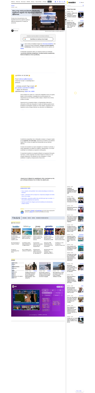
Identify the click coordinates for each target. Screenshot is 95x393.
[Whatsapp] (65, 22)
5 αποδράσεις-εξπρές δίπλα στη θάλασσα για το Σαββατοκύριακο (26, 244)
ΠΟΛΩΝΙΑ (14, 272)
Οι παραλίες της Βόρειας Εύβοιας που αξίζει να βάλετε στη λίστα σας (26, 237)
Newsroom (14, 268)
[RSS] (55, 1)
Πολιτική (18, 1)
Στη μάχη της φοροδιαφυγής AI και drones (15, 250)
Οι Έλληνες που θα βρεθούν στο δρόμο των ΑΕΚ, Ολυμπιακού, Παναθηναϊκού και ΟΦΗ (48, 238)
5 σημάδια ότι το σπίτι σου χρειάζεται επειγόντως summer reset (60, 244)
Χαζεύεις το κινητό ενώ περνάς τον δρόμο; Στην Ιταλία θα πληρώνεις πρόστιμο (37, 238)
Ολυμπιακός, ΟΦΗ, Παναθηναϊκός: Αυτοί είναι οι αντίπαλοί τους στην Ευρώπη (48, 244)
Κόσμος (32, 1)
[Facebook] (57, 1)
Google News (39, 210)
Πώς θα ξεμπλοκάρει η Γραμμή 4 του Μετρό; (15, 243)
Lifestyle (45, 1)
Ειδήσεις (13, 1)
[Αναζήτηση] (83, 5)
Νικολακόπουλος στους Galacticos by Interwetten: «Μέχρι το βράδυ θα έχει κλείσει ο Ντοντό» (48, 251)
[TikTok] (64, 1)
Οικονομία (23, 1)
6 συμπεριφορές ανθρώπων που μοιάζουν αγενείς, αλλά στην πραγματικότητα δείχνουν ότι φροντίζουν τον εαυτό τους (38, 244)
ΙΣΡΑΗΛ (14, 275)
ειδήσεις (31, 211)
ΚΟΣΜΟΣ (12, 5)
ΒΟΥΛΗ (14, 273)
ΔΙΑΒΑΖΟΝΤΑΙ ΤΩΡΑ (25, 188)
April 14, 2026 (29, 91)
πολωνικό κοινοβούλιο (47, 43)
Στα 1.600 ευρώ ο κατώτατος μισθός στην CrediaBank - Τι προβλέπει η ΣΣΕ (15, 238)
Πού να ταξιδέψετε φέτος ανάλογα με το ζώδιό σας (27, 250)
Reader (32, 210)
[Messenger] (65, 19)
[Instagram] (59, 1)
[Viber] (65, 24)
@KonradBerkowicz (25, 79)
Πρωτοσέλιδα (38, 1)
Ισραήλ (22, 48)
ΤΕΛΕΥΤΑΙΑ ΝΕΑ (71, 9)
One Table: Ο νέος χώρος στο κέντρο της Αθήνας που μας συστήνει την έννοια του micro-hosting (60, 238)
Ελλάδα (28, 1)
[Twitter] (62, 1)
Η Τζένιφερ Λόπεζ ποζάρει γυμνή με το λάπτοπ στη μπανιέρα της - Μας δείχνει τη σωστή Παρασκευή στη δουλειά (37, 251)
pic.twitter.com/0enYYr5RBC (24, 88)
